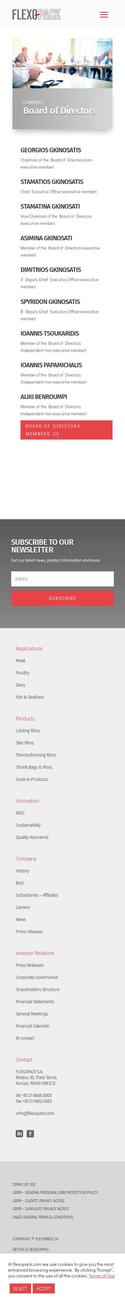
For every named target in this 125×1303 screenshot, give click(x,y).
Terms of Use (102, 1276)
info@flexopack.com (35, 1113)
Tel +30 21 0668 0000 (34, 1095)
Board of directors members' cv (53, 430)
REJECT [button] (20, 1288)
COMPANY (32, 102)
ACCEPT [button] (44, 1288)
